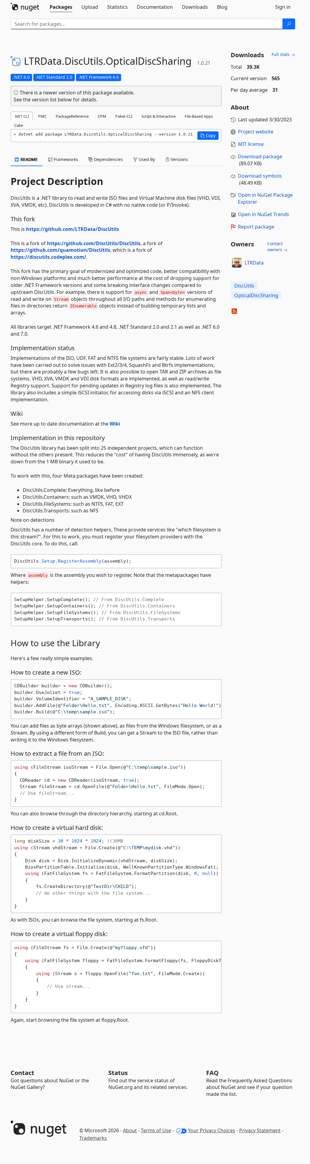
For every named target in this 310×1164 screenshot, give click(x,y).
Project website (255, 131)
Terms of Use (156, 1130)
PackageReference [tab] (72, 116)
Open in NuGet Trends (263, 214)
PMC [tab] (42, 116)
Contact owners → (277, 246)
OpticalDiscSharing (256, 295)
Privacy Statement (260, 1130)
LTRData (254, 262)
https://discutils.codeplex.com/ (48, 257)
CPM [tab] (102, 116)
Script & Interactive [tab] (158, 116)
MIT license (251, 144)
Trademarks (93, 1138)
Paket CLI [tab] (123, 116)
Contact (22, 1073)
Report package (256, 226)
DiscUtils (244, 285)
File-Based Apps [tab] (199, 116)
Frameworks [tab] (65, 159)
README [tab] (28, 159)
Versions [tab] (179, 159)
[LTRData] (236, 262)
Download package (260, 156)
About (130, 1130)
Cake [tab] (18, 125)
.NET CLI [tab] (21, 116)
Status (118, 1073)
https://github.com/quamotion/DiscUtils (60, 250)
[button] (208, 135)
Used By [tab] (146, 159)
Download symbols (260, 176)
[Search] (288, 23)
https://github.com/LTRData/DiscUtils (72, 229)
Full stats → (283, 54)
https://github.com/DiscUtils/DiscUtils (93, 243)
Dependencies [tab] (108, 159)
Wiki (115, 423)
